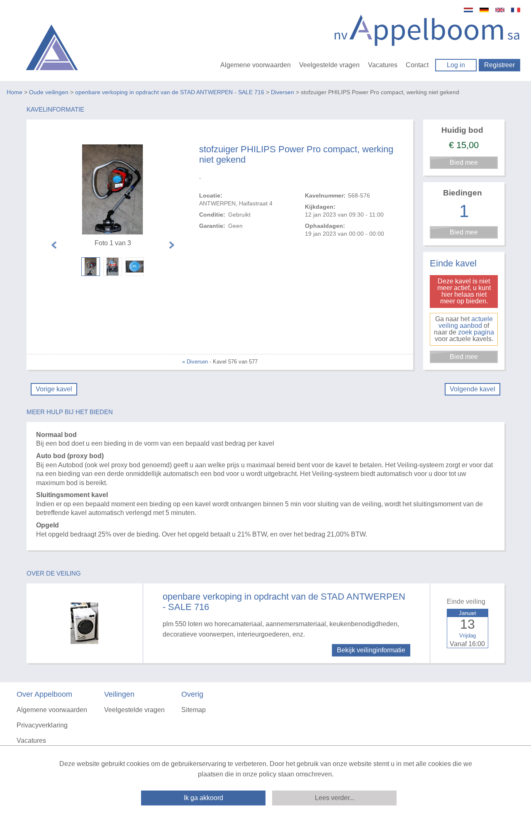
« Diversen (195, 362)
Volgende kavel (472, 389)
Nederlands (468, 10)
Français (515, 10)
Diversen (282, 92)
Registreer (499, 64)
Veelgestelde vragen (329, 64)
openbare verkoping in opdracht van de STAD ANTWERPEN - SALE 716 (169, 92)
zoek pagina (476, 332)
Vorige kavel (54, 389)
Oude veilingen (48, 92)
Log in (456, 64)
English (499, 10)
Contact (417, 64)
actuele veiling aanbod (465, 322)
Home (14, 92)
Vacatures (382, 64)
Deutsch (484, 10)
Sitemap (193, 709)
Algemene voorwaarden (255, 64)
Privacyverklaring (42, 725)
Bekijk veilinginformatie (371, 650)
